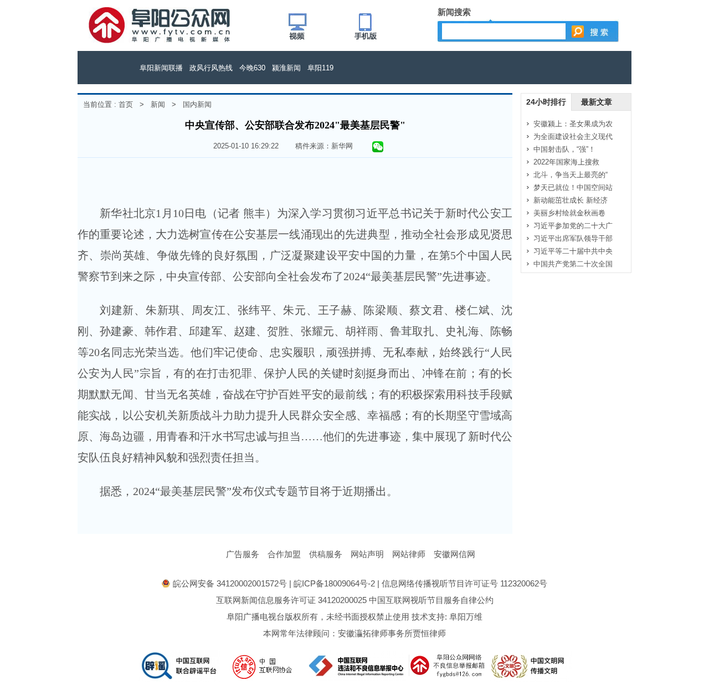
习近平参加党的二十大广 (573, 226)
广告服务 (242, 554)
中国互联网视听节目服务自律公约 (431, 600)
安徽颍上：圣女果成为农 (573, 124)
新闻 (158, 104)
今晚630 (252, 68)
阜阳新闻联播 (161, 68)
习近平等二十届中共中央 (573, 251)
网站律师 (408, 554)
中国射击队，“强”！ (564, 149)
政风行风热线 (211, 68)
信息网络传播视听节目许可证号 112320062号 (464, 583)
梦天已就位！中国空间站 (573, 187)
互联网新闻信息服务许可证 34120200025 (291, 600)
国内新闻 (197, 104)
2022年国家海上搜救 (566, 162)
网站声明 (367, 554)
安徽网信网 (454, 554)
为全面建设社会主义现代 (573, 136)
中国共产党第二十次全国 (573, 264)
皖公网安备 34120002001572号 (230, 583)
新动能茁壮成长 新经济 (570, 200)
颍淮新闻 (286, 68)
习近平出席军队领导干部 (573, 238)
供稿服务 (325, 554)
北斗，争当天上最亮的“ (570, 175)
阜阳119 (320, 68)
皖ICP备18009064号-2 (334, 583)
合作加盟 (284, 554)
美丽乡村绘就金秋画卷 (569, 213)
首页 (126, 104)
